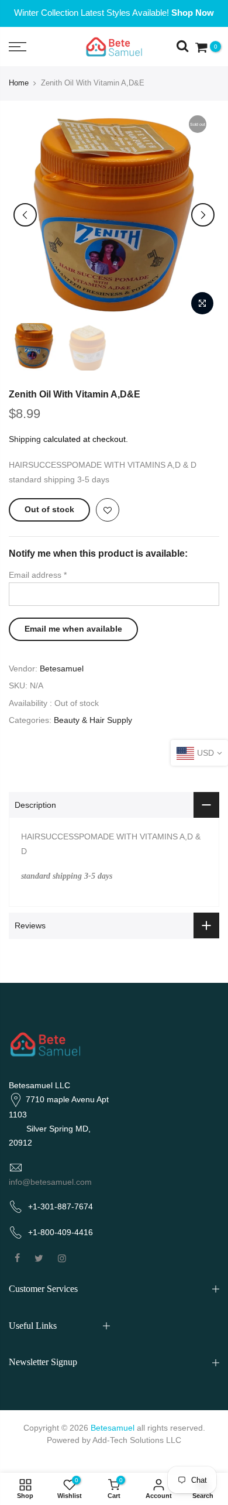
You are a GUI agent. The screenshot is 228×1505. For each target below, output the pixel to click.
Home (19, 82)
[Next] (203, 215)
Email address (38, 575)
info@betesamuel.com (50, 1182)
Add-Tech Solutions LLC (136, 1440)
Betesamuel (62, 668)
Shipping (25, 439)
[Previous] (25, 215)
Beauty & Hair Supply (93, 720)
